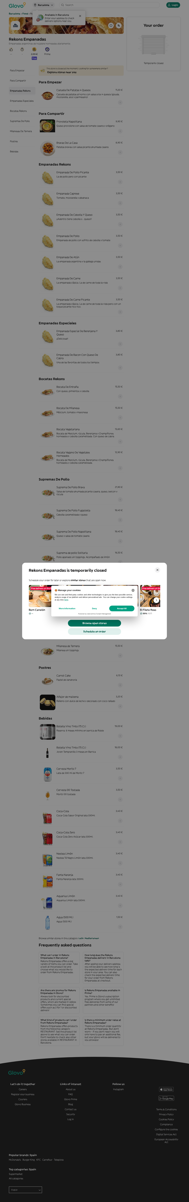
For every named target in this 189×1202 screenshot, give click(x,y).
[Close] (157, 570)
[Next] (156, 600)
